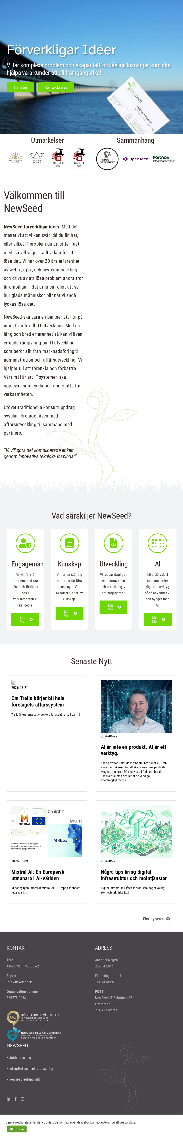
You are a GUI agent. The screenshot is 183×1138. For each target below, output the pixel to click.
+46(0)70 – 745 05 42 (23, 966)
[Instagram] (22, 1099)
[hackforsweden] (37, 153)
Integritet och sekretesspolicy (31, 1069)
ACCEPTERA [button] (16, 1129)
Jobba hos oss (20, 1058)
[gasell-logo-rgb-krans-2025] (79, 147)
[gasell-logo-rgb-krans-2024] (58, 147)
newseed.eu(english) (24, 1079)
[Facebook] (15, 1099)
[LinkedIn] (8, 1099)
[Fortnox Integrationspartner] (163, 155)
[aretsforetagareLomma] (16, 153)
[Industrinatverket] (107, 149)
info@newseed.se (20, 982)
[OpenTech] (135, 158)
